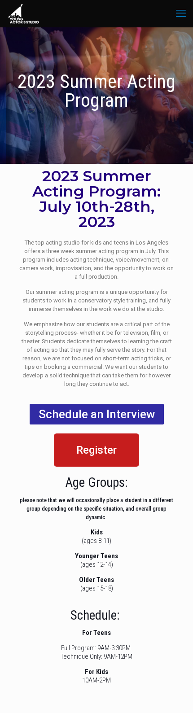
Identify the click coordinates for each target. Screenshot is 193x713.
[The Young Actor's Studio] (23, 13)
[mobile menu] (181, 13)
